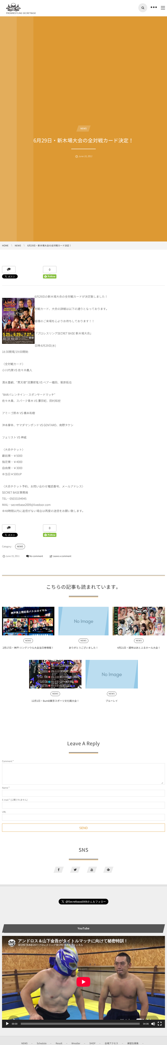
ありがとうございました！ (83, 647)
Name (5, 787)
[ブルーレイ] (112, 674)
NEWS (83, 128)
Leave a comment (62, 556)
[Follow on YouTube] (92, 870)
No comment (36, 556)
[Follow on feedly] (108, 870)
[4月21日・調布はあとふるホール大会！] (139, 621)
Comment (7, 761)
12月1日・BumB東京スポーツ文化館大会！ (55, 701)
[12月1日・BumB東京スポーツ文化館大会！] (55, 674)
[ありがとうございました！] (83, 621)
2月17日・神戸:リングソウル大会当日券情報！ (28, 647)
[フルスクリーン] (160, 1024)
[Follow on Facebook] (59, 870)
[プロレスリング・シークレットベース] (13, 7)
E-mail (5, 799)
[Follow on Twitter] (75, 870)
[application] (83, 982)
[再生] (7, 1024)
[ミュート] (153, 1024)
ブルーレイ (111, 701)
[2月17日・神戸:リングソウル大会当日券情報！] (28, 621)
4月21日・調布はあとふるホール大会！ (138, 647)
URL (4, 812)
